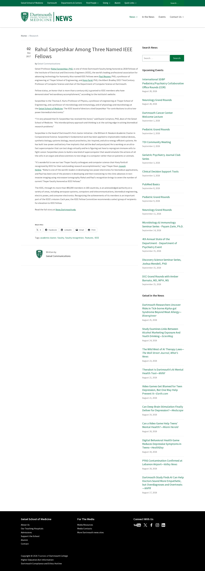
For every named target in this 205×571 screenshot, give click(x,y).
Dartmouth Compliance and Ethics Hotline (41, 563)
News (132, 16)
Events (162, 16)
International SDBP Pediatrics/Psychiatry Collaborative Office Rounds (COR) (163, 83)
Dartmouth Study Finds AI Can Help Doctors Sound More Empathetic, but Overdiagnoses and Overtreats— (163, 483)
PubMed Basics (151, 184)
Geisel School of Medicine (32, 3)
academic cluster (48, 237)
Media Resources (85, 524)
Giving (105, 3)
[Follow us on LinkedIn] (164, 524)
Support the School (30, 536)
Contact (25, 543)
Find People (91, 3)
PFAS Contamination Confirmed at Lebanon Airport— (162, 462)
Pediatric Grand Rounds (156, 129)
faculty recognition (74, 237)
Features (89, 237)
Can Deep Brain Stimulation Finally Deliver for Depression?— (162, 408)
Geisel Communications (49, 63)
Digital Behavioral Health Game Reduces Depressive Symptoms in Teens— (161, 443)
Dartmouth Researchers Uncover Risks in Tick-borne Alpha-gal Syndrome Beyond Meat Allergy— (161, 310)
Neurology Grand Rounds (157, 100)
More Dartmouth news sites (90, 532)
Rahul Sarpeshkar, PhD (62, 68)
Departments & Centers (71, 3)
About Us (25, 524)
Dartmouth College (58, 555)
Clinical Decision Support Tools (160, 171)
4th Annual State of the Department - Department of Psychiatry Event (159, 243)
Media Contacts (84, 528)
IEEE (97, 237)
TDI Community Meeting (156, 142)
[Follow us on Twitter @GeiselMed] (146, 524)
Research (33, 35)
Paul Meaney (105, 76)
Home (24, 35)
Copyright (26, 555)
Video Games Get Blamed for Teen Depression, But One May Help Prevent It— (162, 389)
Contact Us (176, 16)
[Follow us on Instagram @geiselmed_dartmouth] (158, 524)
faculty (60, 237)
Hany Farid (87, 80)
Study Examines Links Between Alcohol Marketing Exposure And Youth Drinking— (161, 332)
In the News (148, 16)
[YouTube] (138, 524)
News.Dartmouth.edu (66, 209)
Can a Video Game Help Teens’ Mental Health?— (160, 425)
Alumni (117, 3)
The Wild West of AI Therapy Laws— (163, 352)
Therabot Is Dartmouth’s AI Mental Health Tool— (162, 371)
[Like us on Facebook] (152, 524)
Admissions (26, 532)
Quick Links (129, 3)
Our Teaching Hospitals (32, 528)
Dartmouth (52, 3)
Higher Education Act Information (37, 559)
